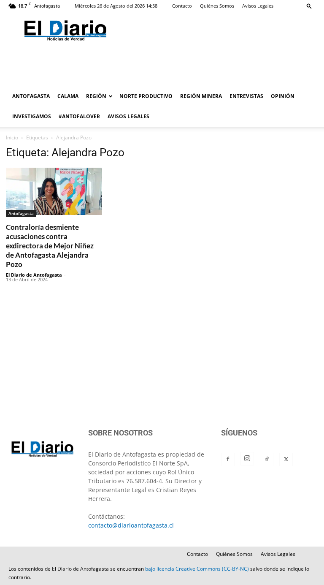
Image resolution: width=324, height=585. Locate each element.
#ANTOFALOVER (79, 116)
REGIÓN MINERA (201, 96)
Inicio (12, 137)
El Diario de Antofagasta (34, 275)
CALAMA (67, 96)
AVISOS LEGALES (128, 116)
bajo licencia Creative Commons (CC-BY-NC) (197, 568)
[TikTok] (266, 459)
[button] (309, 6)
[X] (286, 459)
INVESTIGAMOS (31, 116)
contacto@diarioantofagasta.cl (131, 525)
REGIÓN (96, 96)
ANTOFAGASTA (31, 96)
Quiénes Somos (217, 6)
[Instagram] (247, 458)
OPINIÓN (282, 96)
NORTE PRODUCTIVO (146, 96)
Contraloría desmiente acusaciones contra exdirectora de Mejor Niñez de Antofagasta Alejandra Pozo (50, 246)
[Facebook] (228, 459)
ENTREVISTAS (246, 96)
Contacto (182, 6)
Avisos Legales (257, 6)
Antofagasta (21, 213)
